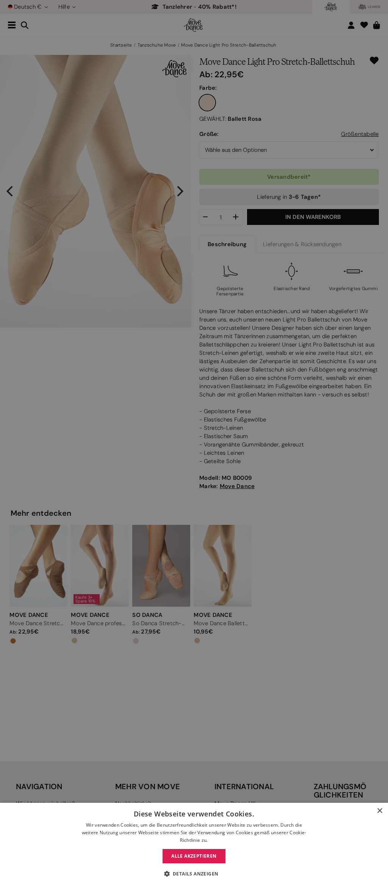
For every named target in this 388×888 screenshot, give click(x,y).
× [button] (379, 811)
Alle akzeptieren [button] (193, 856)
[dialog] (194, 845)
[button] (194, 874)
